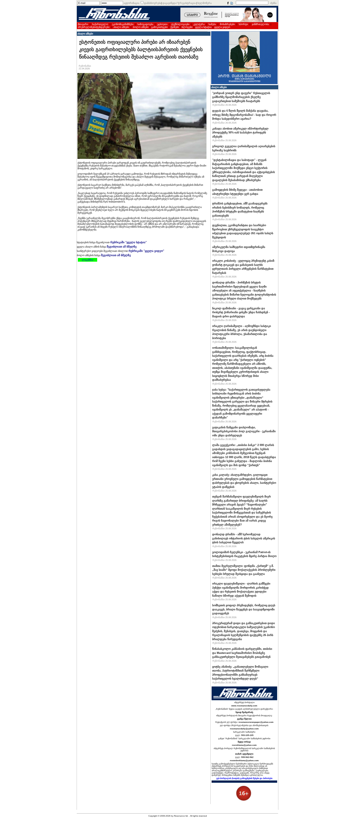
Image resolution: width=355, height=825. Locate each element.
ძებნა (273, 3)
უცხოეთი (162, 24)
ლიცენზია (87, 259)
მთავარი (83, 24)
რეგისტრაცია (188, 3)
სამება (212, 24)
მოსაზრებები (227, 24)
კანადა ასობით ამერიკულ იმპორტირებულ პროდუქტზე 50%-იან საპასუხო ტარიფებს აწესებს (240, 132)
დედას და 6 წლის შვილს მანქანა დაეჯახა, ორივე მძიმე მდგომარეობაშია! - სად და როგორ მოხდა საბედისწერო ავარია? (244, 114)
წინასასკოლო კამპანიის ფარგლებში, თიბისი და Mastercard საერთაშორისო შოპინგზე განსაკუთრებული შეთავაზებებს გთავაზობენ (242, 652)
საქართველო (100, 24)
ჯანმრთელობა (260, 24)
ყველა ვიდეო (222, 27)
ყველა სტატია (203, 27)
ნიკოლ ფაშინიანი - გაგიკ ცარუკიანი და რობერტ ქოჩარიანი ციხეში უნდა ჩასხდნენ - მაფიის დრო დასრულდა (241, 312)
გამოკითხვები (159, 27)
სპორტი (243, 24)
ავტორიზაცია (131, 3)
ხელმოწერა (205, 3)
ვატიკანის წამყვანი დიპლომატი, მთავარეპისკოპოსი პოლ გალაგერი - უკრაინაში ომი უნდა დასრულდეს (244, 431)
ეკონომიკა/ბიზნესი (123, 24)
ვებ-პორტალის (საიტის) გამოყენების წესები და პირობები (244, 778)
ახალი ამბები (121, 27)
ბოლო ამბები (141, 27)
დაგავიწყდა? (170, 3)
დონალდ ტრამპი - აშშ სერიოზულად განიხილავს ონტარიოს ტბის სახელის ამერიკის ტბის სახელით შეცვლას (243, 538)
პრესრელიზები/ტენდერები (93, 27)
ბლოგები (187, 27)
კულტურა (199, 24)
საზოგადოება (145, 24)
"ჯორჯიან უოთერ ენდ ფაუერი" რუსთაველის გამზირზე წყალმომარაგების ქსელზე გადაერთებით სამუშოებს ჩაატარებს (241, 97)
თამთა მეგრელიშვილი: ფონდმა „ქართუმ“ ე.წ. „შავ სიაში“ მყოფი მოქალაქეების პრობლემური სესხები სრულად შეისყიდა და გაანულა (243, 569)
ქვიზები (174, 27)
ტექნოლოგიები (180, 24)
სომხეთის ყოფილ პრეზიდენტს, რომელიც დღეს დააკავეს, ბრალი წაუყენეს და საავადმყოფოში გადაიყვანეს (243, 609)
